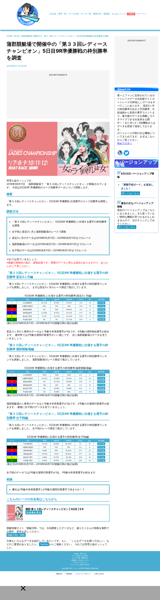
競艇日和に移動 (16, 534)
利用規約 (69, 574)
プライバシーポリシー (83, 574)
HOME (9, 36)
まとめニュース (119, 14)
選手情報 (101, 303)
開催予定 (97, 14)
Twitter (44, 544)
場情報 (106, 14)
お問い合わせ (84, 564)
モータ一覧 (86, 14)
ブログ (131, 14)
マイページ (141, 14)
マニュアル (74, 564)
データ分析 (74, 14)
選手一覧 (62, 14)
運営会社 (59, 574)
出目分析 (85, 556)
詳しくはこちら (130, 193)
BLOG (17, 36)
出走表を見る (33, 512)
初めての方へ (124, 143)
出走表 (53, 14)
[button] (23, 588)
